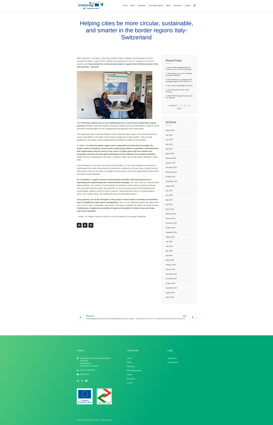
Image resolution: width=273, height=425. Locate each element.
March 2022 (170, 297)
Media (168, 5)
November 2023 (171, 223)
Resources (178, 5)
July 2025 (169, 135)
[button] (194, 5)
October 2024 (170, 177)
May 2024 (169, 200)
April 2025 (169, 149)
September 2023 (171, 232)
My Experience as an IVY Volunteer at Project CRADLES (179, 74)
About (132, 5)
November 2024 (171, 172)
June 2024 (169, 195)
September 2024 (171, 181)
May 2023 (169, 251)
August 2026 (170, 130)
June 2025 (169, 139)
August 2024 (170, 186)
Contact (188, 5)
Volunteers (142, 5)
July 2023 (169, 241)
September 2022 (171, 288)
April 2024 (169, 204)
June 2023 (169, 246)
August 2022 (170, 292)
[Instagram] (78, 381)
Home (125, 5)
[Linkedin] (86, 381)
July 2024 (169, 191)
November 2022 (171, 278)
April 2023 (169, 255)
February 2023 (171, 265)
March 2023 (170, 260)
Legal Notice (172, 358)
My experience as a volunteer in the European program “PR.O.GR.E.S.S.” (179, 80)
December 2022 (171, 274)
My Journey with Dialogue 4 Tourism (180, 85)
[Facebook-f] (82, 381)
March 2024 (170, 209)
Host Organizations (156, 5)
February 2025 (171, 158)
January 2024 (170, 218)
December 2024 (171, 167)
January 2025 (170, 163)
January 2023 (170, 269)
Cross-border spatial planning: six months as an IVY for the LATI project (179, 68)
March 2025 (170, 153)
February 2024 (171, 214)
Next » (179, 108)
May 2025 (169, 144)
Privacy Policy (172, 362)
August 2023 (170, 237)
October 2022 (170, 283)
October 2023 (170, 228)
